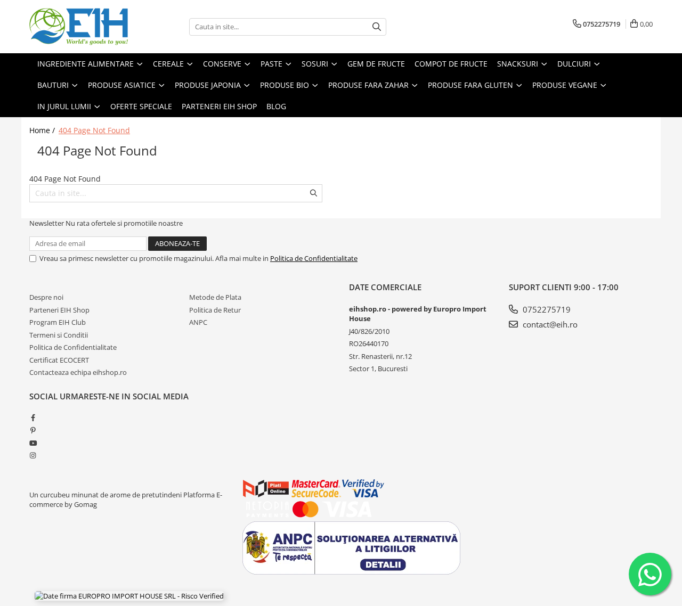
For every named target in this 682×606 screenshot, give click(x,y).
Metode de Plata (215, 297)
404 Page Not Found (94, 130)
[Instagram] (32, 455)
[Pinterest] (32, 430)
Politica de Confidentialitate (314, 258)
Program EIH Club (57, 322)
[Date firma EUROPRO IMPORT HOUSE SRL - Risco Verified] (129, 596)
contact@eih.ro (549, 324)
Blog (276, 106)
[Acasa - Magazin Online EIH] (82, 26)
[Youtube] (32, 443)
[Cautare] (376, 27)
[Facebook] (32, 417)
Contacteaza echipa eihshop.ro (78, 372)
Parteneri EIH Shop (59, 310)
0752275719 (546, 309)
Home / (43, 130)
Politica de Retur (215, 310)
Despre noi (46, 297)
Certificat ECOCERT (59, 360)
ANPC (198, 322)
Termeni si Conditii (58, 335)
